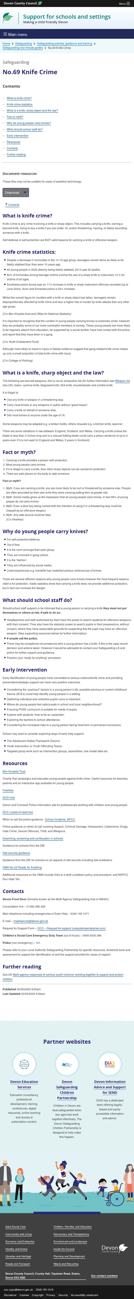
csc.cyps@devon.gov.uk (18, 1289)
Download (12, 192)
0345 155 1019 (44, 1289)
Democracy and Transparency (71, 1234)
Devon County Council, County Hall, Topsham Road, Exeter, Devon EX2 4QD (42, 1275)
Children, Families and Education (73, 1226)
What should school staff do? (25, 129)
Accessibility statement (84, 1295)
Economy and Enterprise (19, 1241)
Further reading (16, 154)
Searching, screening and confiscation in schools (33, 838)
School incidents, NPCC (60, 819)
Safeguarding (23, 43)
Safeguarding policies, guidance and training (64, 43)
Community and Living (18, 1234)
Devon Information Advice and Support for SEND (110, 1087)
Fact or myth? (15, 117)
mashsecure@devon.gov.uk (31, 921)
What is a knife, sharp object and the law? (32, 110)
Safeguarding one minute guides (23, 48)
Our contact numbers (104, 1276)
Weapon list (122, 381)
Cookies (24, 1295)
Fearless (8, 790)
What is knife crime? (19, 98)
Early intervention (17, 136)
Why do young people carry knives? (29, 123)
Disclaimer (10, 1295)
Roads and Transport (17, 1263)
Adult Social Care (15, 1226)
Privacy (50, 1295)
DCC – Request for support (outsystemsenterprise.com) (72, 928)
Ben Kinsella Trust (14, 771)
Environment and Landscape (70, 1241)
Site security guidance (16, 853)
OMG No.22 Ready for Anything (22, 867)
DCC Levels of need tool (18, 812)
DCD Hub (9, 797)
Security (63, 1295)
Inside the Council (64, 1249)
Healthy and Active (16, 1249)
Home (6, 43)
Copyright (37, 1295)
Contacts (12, 148)
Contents (13, 205)
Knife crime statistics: (20, 104)
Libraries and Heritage (18, 1256)
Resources (13, 142)
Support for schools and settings (67, 18)
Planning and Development (69, 1256)
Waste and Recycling (66, 1263)
